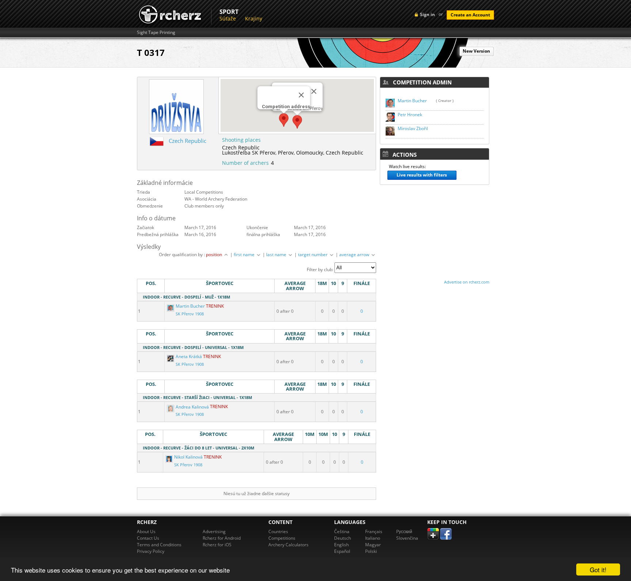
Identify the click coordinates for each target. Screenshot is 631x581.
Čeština (341, 531)
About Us (146, 531)
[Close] (301, 95)
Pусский (404, 531)
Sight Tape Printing (156, 32)
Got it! (598, 569)
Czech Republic (187, 140)
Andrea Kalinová (192, 407)
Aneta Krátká (189, 356)
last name (276, 254)
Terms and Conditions (159, 545)
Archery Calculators (288, 545)
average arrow (354, 254)
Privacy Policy (150, 551)
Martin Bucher (190, 306)
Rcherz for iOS (217, 545)
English (341, 545)
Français (373, 531)
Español (342, 551)
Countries (278, 531)
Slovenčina (407, 538)
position (214, 254)
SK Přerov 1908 (190, 313)
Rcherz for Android (222, 538)
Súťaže (227, 18)
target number (313, 254)
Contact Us (148, 538)
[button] (283, 120)
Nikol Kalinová (188, 457)
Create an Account (470, 15)
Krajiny (253, 18)
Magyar (373, 545)
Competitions (281, 538)
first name (245, 254)
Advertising (214, 531)
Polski (371, 551)
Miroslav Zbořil (413, 128)
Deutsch (342, 538)
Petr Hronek (410, 114)
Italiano (372, 538)
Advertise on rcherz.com (466, 282)
